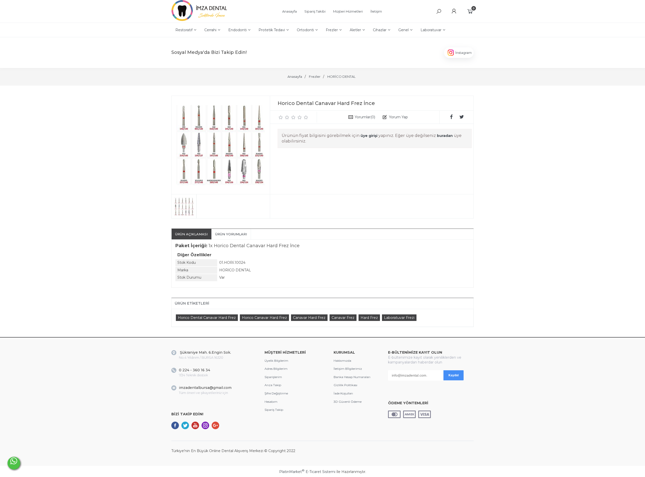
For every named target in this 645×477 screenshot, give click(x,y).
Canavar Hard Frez (309, 317)
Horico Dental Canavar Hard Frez (207, 317)
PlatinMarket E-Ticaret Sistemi (307, 471)
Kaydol (453, 375)
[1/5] (281, 117)
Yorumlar (365, 117)
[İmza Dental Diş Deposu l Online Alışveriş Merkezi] (200, 20)
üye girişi (369, 135)
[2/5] (284, 117)
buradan (445, 135)
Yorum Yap (398, 117)
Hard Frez (369, 317)
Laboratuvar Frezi (399, 317)
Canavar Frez (343, 317)
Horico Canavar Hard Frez (264, 317)
